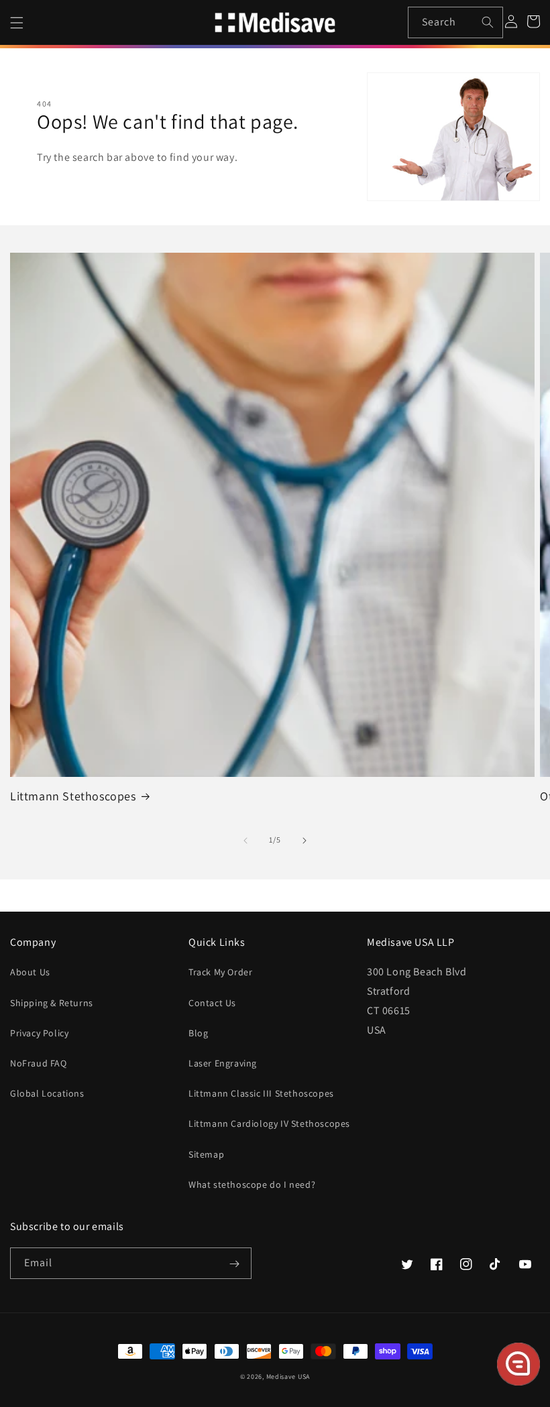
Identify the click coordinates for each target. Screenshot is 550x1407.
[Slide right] (304, 840)
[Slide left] (245, 840)
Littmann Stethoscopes (73, 796)
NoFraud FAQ (38, 1063)
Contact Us (212, 1003)
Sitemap (206, 1154)
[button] (17, 23)
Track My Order (220, 972)
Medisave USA (288, 1376)
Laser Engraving (222, 1063)
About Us (30, 972)
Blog (198, 1033)
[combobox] (455, 22)
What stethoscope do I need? (251, 1184)
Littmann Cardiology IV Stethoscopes (269, 1123)
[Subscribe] (234, 1264)
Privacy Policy (39, 1033)
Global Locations (47, 1093)
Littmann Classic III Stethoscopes (261, 1093)
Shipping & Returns (51, 1003)
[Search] (487, 22)
